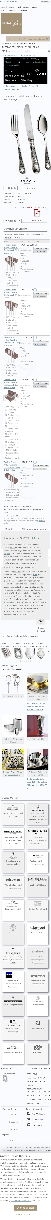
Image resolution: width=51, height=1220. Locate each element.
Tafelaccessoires (12, 89)
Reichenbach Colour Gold (38, 698)
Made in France (12, 62)
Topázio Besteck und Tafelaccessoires (37, 862)
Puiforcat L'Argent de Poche (13, 740)
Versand (23, 255)
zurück (7, 1068)
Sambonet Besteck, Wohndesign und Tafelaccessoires (38, 960)
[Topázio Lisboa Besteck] (1, 557)
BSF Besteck (37, 1052)
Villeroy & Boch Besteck (13, 1052)
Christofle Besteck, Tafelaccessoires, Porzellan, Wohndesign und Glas (38, 840)
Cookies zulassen (26, 1208)
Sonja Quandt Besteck (13, 909)
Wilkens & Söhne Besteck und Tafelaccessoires (13, 886)
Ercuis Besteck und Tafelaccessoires (13, 862)
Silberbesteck (11, 55)
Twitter (36, 1120)
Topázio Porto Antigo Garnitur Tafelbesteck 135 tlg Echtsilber (11, 383)
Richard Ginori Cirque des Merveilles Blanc (13, 773)
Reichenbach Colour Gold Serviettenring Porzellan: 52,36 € (36, 706)
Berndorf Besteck (37, 933)
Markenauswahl (23, 7)
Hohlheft (17, 571)
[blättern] (2, 651)
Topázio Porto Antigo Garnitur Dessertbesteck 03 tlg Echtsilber (12, 466)
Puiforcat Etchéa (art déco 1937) (38, 773)
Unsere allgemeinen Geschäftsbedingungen (38, 1089)
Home (3, 7)
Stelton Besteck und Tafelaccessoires (38, 982)
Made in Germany (29, 59)
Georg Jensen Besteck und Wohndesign (13, 814)
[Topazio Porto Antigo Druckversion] (37, 215)
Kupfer (7, 553)
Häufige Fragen (36, 1078)
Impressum (33, 1103)
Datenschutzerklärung (38, 1100)
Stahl (35, 574)
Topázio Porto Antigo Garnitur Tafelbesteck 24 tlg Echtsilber (12, 249)
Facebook (37, 1114)
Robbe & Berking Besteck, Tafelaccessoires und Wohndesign (13, 840)
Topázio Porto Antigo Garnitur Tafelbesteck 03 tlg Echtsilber (12, 341)
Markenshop (10, 86)
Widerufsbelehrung (38, 1096)
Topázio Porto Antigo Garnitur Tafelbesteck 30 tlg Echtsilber (12, 294)
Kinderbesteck (28, 55)
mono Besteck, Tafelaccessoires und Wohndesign (13, 984)
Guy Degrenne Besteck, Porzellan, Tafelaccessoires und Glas (13, 960)
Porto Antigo (23, 10)
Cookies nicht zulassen (25, 1214)
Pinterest (37, 1125)
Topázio (7, 602)
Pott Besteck (13, 933)
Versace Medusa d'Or (13, 696)
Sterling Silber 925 (9, 10)
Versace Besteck (38, 1005)
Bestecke (11, 7)
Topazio (34, 7)
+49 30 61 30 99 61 (8, 1)
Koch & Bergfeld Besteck (38, 885)
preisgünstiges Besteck (36, 62)
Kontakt (32, 1074)
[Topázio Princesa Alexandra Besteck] (49, 557)
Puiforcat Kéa (38, 739)
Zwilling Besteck (38, 1028)
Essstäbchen (10, 59)
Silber (12, 547)
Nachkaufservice (12, 65)
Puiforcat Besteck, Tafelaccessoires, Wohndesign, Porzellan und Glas (38, 817)
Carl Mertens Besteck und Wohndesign (13, 1030)
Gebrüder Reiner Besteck (37, 909)
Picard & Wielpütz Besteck (13, 1005)
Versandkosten (36, 1082)
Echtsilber (33, 538)
